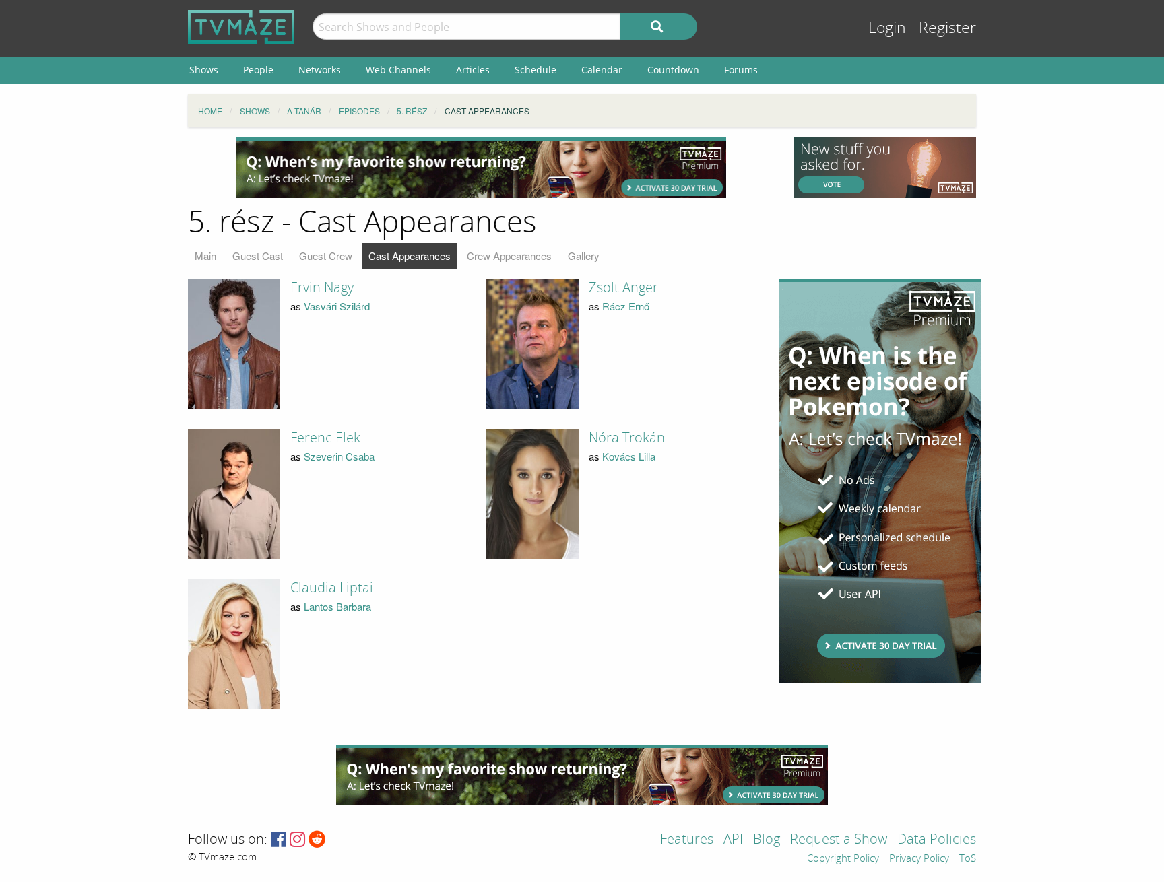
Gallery (584, 255)
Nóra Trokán (627, 438)
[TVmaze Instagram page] (297, 840)
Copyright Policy (843, 859)
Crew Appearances (509, 255)
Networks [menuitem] (319, 69)
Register (947, 28)
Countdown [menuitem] (673, 69)
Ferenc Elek (325, 438)
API (733, 840)
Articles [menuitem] (473, 69)
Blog (766, 840)
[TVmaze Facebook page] (278, 840)
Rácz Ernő (625, 306)
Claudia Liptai (331, 588)
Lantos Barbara (337, 606)
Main (205, 255)
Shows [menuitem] (203, 69)
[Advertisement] (481, 167)
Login (887, 28)
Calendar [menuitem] (601, 69)
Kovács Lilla (628, 456)
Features (686, 840)
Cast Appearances (409, 255)
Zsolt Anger (623, 287)
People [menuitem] (258, 69)
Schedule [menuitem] (535, 69)
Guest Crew (325, 255)
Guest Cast (257, 255)
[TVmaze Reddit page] (317, 840)
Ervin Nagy (322, 287)
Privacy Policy (919, 859)
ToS (967, 859)
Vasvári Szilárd (337, 306)
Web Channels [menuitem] (398, 69)
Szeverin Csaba (339, 456)
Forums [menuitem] (741, 69)
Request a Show (838, 840)
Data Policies (936, 840)
